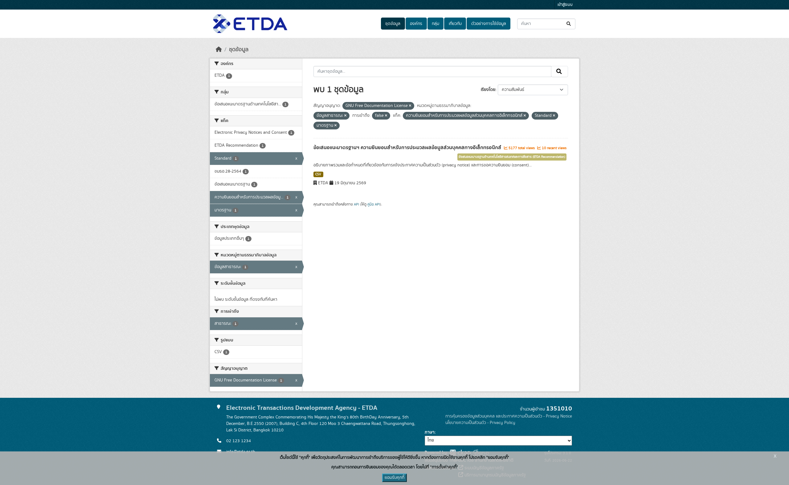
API (356, 204)
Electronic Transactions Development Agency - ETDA (301, 408)
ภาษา (430, 432)
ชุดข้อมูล (392, 24)
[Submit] (569, 23)
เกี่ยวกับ (455, 24)
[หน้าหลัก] (219, 50)
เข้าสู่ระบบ (565, 5)
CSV (318, 174)
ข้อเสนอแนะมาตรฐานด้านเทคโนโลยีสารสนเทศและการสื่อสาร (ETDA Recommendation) (512, 157)
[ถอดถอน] (410, 106)
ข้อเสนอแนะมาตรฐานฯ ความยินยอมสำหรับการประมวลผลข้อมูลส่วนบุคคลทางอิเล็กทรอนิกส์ (407, 148)
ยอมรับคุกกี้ (394, 478)
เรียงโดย (488, 90)
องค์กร (416, 24)
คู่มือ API (373, 204)
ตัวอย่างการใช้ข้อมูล (488, 24)
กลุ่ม (435, 24)
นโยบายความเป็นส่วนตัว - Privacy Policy (480, 423)
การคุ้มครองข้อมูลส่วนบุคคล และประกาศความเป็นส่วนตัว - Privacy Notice (508, 416)
